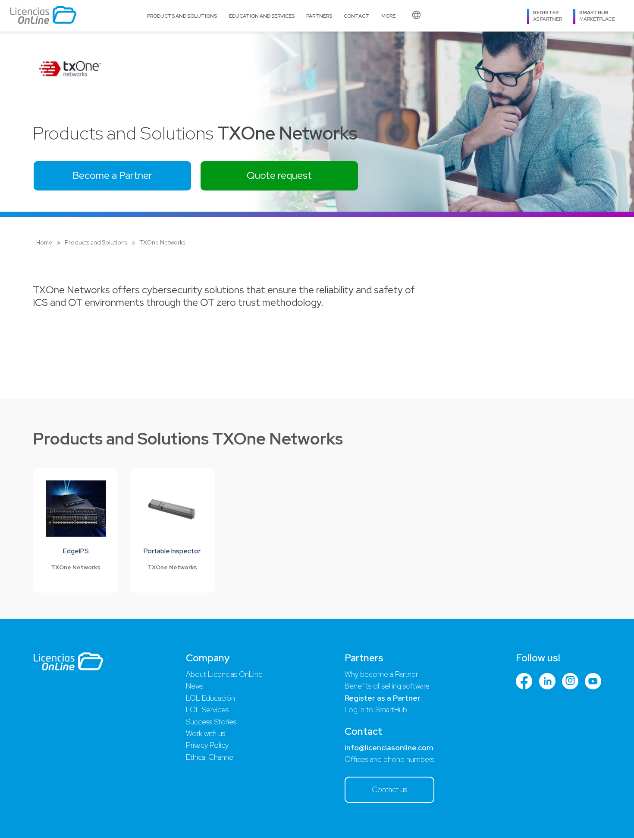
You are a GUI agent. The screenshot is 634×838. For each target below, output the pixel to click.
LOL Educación (210, 698)
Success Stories (211, 722)
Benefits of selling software (387, 686)
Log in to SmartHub (376, 709)
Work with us (205, 733)
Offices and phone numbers (389, 759)
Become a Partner (112, 175)
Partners (319, 16)
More (388, 16)
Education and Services (262, 16)
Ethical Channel (210, 757)
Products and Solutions (182, 16)
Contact (356, 16)
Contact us (389, 789)
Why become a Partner (381, 674)
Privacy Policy (207, 745)
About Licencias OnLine (224, 674)
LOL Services (207, 709)
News (194, 686)
